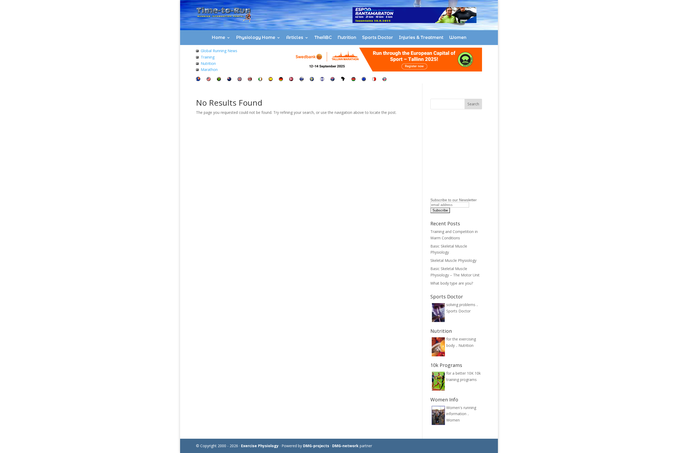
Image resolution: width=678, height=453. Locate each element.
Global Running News (219, 50)
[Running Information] (198, 79)
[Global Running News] (197, 50)
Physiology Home (255, 37)
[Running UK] (240, 79)
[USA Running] (209, 79)
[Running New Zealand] (229, 79)
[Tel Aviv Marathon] (322, 79)
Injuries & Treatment (421, 37)
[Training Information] (197, 57)
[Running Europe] (364, 79)
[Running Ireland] (260, 79)
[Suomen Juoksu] (302, 79)
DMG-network (345, 445)
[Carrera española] (271, 79)
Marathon (209, 69)
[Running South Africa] (219, 79)
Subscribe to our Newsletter (453, 200)
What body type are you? (451, 283)
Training (208, 57)
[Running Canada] (250, 79)
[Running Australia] (332, 79)
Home (218, 37)
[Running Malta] (374, 79)
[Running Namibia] (384, 79)
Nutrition (347, 37)
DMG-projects (316, 445)
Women (457, 37)
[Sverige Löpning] (312, 79)
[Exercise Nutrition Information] (197, 63)
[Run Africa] (343, 79)
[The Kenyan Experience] (353, 79)
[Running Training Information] (197, 69)
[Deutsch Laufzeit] (281, 79)
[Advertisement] (463, 163)
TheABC (323, 37)
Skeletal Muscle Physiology (453, 260)
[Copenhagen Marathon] (291, 79)
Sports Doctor (377, 37)
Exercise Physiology (260, 445)
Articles (294, 37)
